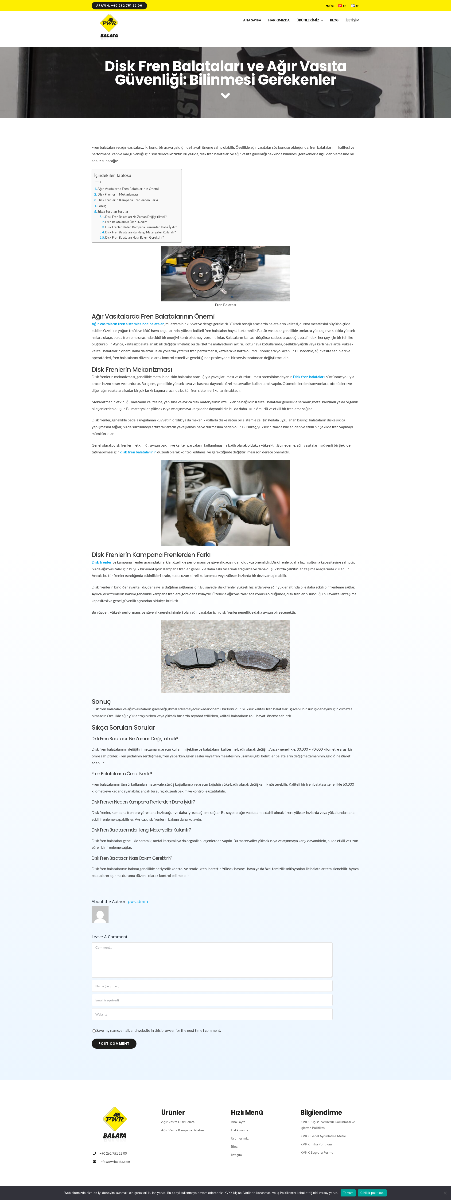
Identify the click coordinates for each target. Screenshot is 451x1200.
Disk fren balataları (309, 376)
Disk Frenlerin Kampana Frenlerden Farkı (127, 200)
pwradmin (138, 901)
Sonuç (101, 206)
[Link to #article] (225, 96)
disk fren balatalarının (138, 452)
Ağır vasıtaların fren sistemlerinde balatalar (128, 323)
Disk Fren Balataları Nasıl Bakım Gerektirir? (134, 237)
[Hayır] (445, 1193)
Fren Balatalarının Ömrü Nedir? (126, 222)
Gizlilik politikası (372, 1193)
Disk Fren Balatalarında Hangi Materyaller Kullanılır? (140, 232)
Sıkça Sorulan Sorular (112, 211)
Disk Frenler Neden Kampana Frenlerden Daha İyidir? (141, 227)
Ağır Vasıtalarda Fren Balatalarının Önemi (128, 189)
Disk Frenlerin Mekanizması (117, 194)
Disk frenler (102, 562)
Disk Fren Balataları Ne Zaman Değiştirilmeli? (136, 217)
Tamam (348, 1193)
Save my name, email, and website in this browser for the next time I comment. (158, 1030)
